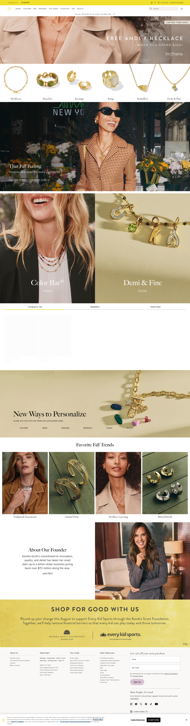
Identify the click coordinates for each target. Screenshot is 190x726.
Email (134, 659)
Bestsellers (43, 9)
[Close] (186, 719)
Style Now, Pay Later (107, 665)
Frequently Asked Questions (110, 660)
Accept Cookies (153, 720)
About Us (80, 9)
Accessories (64, 9)
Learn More (47, 573)
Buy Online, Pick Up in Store (79, 660)
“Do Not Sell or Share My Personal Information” (75, 721)
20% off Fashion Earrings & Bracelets (93, 14)
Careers (13, 663)
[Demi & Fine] (142, 248)
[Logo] (9, 8)
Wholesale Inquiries (77, 670)
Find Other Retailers (47, 672)
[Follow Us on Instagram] (131, 705)
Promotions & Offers (107, 658)
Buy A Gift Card (45, 675)
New (35, 9)
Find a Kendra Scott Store (49, 670)
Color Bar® (27, 9)
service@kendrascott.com (49, 667)
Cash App (103, 670)
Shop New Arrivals (17, 180)
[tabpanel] (95, 338)
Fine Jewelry (53, 9)
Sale (73, 9)
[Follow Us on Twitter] (141, 705)
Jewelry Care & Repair (108, 663)
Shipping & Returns (76, 663)
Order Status (74, 658)
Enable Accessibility (177, 2)
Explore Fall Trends (38, 180)
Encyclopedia (104, 675)
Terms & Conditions (77, 665)
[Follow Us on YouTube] (156, 705)
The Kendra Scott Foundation (20, 660)
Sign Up (137, 682)
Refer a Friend (15, 665)
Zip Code (135, 668)
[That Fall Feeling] (95, 146)
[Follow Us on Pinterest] (146, 705)
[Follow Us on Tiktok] (151, 705)
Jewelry (18, 9)
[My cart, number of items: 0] (181, 8)
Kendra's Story (15, 658)
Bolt (101, 668)
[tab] (34, 306)
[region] (95, 720)
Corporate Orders (76, 673)
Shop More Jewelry (106, 677)
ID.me (102, 673)
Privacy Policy (138, 676)
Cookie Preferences (138, 720)
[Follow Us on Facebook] (136, 705)
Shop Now (47, 291)
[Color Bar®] (47, 248)
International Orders (77, 668)
